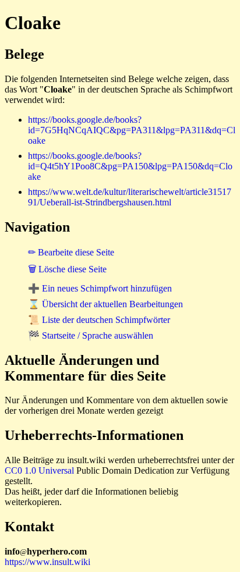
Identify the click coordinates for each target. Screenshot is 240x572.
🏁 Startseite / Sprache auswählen (90, 335)
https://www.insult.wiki (47, 562)
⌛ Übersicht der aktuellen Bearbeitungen (105, 304)
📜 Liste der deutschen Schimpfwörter (99, 320)
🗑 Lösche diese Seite (67, 269)
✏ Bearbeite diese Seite (71, 252)
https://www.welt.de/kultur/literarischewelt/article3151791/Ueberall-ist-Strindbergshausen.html (129, 197)
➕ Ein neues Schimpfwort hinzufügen (100, 288)
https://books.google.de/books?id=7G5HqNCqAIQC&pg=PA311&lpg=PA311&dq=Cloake (131, 130)
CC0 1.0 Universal (39, 470)
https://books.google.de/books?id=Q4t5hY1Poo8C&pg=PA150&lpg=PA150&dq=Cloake (130, 166)
